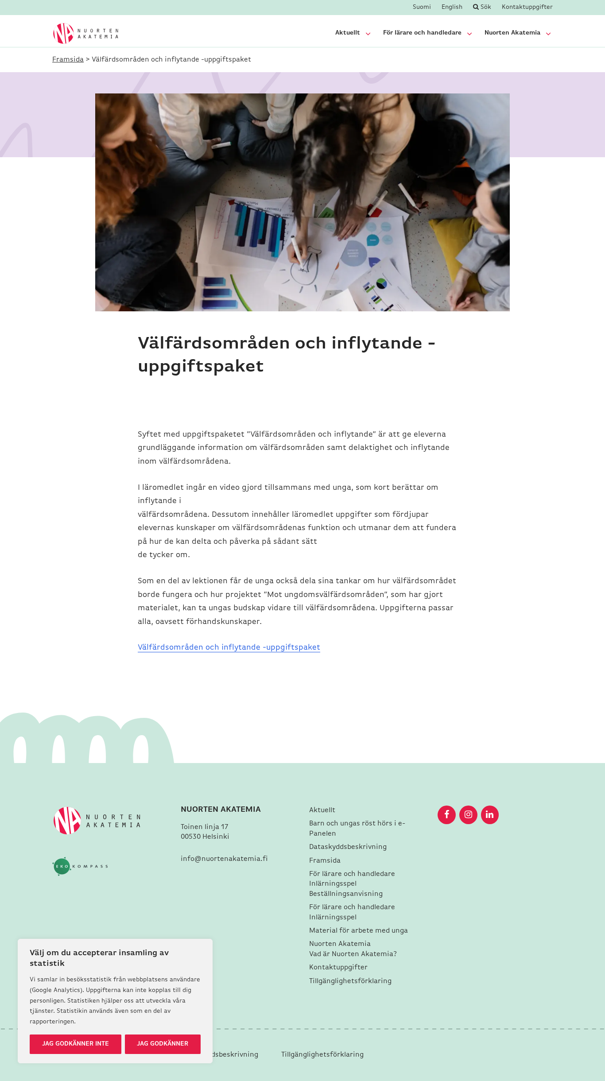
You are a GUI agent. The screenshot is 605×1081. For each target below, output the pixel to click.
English (452, 7)
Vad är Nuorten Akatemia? (354, 954)
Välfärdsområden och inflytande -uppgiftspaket (229, 648)
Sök (485, 7)
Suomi (422, 7)
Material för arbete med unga (358, 930)
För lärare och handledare (422, 33)
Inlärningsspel (333, 883)
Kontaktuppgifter (527, 7)
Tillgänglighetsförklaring (350, 981)
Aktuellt (347, 33)
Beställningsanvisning (346, 894)
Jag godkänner (162, 1044)
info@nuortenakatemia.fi (224, 859)
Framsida (68, 59)
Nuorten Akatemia (512, 33)
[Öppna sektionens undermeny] (368, 33)
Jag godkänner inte (75, 1044)
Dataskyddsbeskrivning (348, 847)
